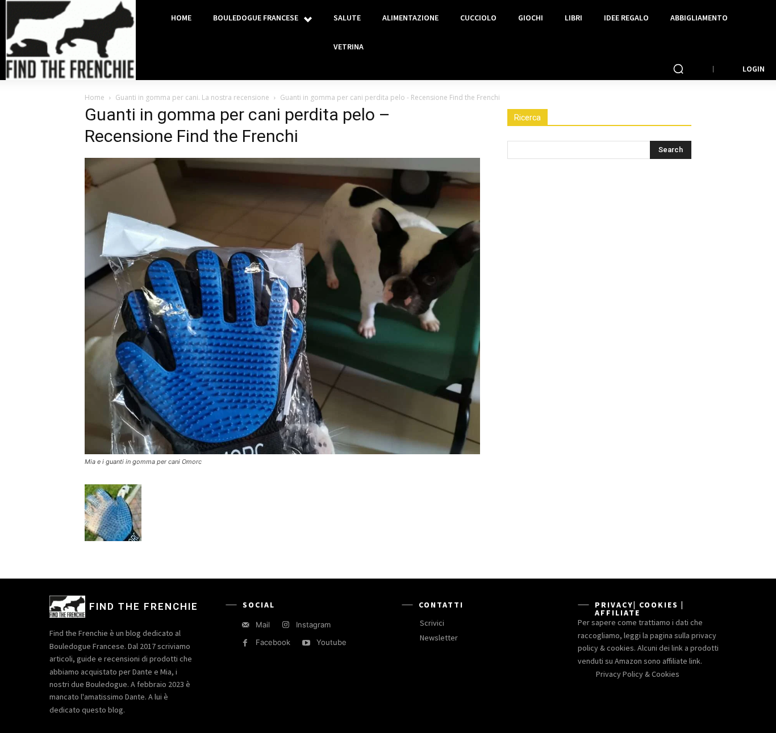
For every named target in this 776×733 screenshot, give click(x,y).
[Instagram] (285, 625)
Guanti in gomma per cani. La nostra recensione (192, 97)
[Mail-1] (245, 625)
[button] (678, 68)
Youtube (331, 642)
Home (95, 97)
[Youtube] (306, 643)
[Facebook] (245, 643)
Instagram (313, 624)
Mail (263, 624)
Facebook (273, 642)
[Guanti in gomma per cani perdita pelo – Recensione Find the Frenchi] (282, 451)
